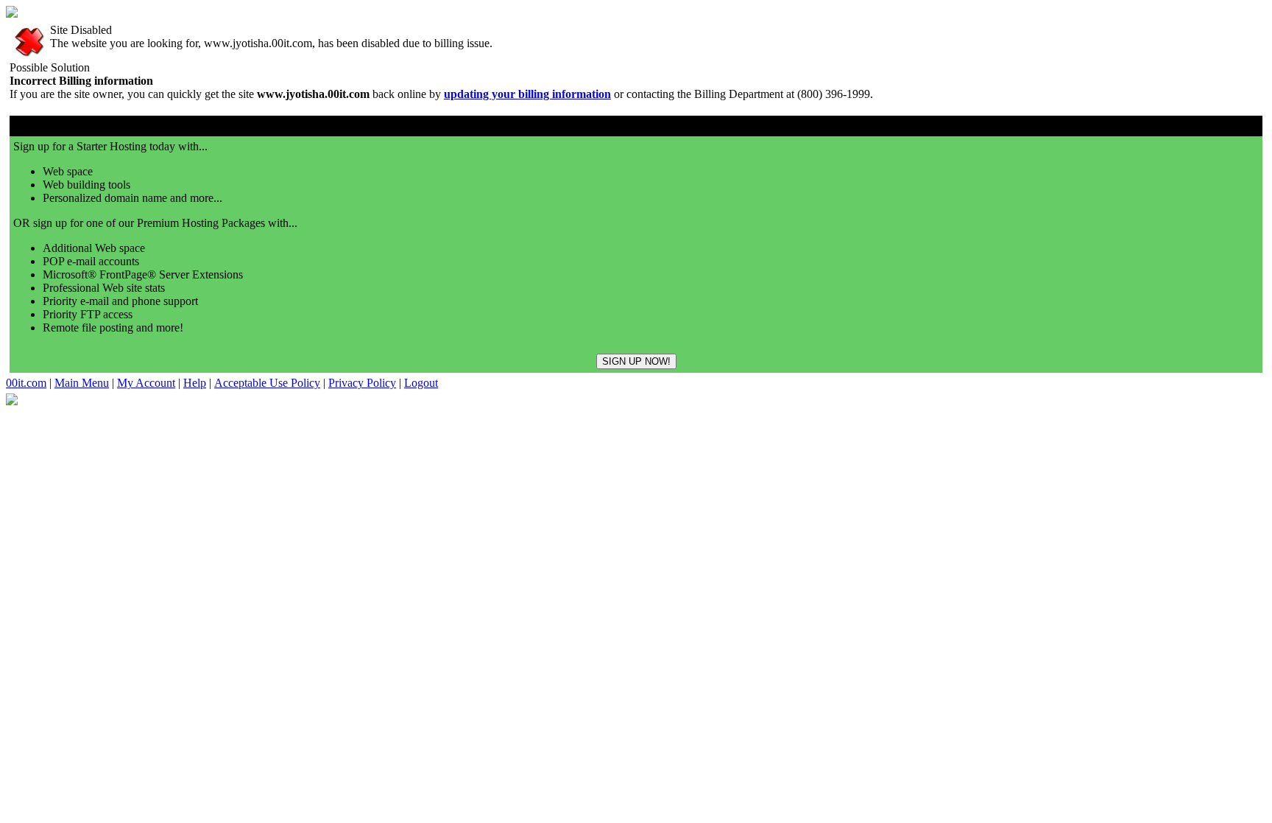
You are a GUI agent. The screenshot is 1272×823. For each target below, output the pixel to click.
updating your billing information (527, 94)
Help (194, 383)
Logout (421, 383)
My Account (146, 383)
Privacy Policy (362, 383)
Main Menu (81, 383)
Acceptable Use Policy (267, 383)
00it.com (26, 383)
